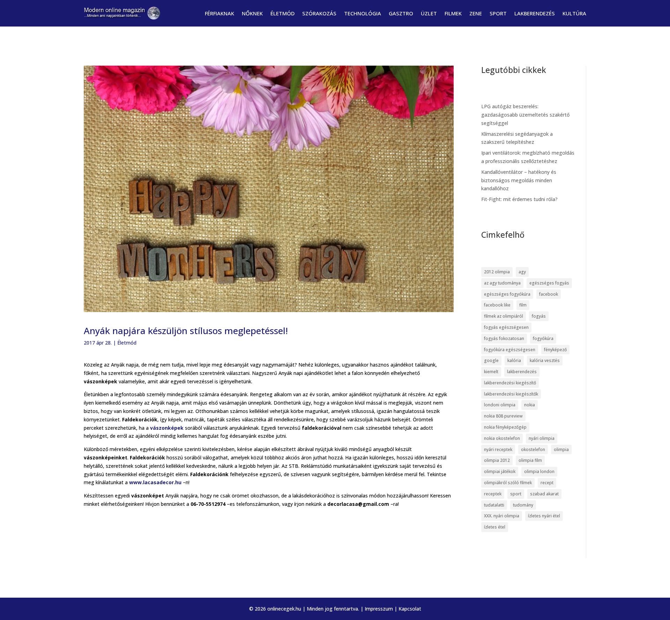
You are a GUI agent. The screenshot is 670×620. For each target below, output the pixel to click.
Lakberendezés (534, 13)
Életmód (282, 13)
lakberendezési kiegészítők (511, 394)
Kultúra (574, 13)
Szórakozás (319, 13)
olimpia (561, 449)
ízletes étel (494, 527)
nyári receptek (498, 449)
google (491, 360)
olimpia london (539, 471)
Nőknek (252, 13)
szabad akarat (544, 494)
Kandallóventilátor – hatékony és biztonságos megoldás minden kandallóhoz (518, 180)
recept (547, 483)
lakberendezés (522, 372)
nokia (529, 405)
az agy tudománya (502, 283)
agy (522, 272)
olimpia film (530, 460)
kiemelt (491, 372)
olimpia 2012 (497, 460)
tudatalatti (494, 505)
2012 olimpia (497, 272)
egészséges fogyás (549, 283)
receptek (492, 494)
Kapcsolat (410, 608)
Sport (498, 13)
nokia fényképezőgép (505, 427)
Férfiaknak (219, 13)
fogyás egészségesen (506, 327)
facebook (548, 294)
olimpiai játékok (499, 471)
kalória (514, 360)
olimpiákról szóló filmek (508, 483)
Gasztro (401, 13)
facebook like (497, 305)
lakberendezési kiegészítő (510, 383)
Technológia (362, 13)
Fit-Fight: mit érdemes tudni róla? (519, 199)
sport (515, 494)
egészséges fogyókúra (507, 294)
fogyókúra (543, 338)
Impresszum (379, 608)
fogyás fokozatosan (504, 338)
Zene (475, 13)
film (523, 305)
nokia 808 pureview (503, 416)
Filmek (453, 13)
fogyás (539, 316)
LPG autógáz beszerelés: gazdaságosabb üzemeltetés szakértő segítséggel (525, 114)
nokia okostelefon (502, 438)
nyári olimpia (541, 438)
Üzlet (429, 13)
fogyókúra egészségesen (509, 350)
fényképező (555, 350)
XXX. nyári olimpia (501, 516)
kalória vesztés (545, 360)
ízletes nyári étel (544, 516)
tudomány (523, 505)
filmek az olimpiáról (503, 316)
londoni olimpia (499, 405)
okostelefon (533, 449)
